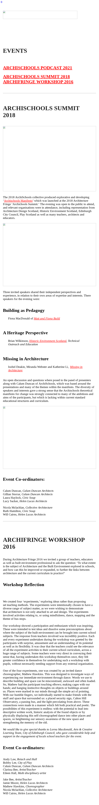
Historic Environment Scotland (47, 340)
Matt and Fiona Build (47, 318)
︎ (1, 2)
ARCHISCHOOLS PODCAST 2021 (37, 67)
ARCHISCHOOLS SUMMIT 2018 (36, 76)
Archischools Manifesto (18, 200)
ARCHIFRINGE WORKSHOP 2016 (38, 81)
